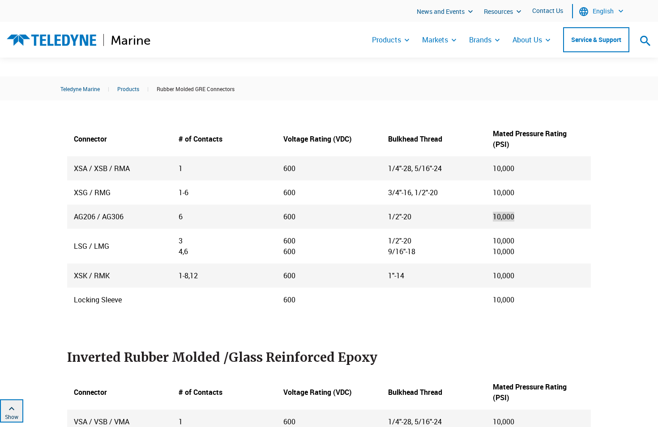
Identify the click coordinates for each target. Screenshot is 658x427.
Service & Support (596, 39)
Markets (435, 40)
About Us (527, 40)
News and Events (441, 11)
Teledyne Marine (80, 88)
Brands (480, 40)
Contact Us (547, 10)
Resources (498, 11)
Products (386, 40)
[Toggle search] (645, 41)
